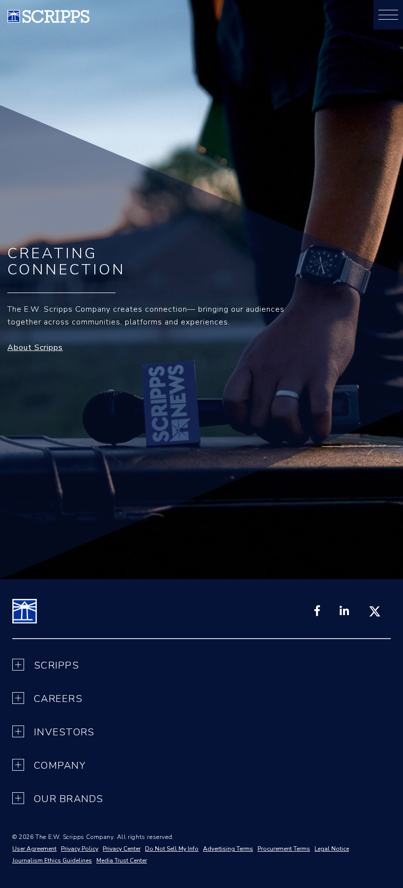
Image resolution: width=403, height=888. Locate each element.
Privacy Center (122, 849)
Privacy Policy (79, 849)
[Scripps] (48, 20)
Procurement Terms (284, 849)
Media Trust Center (121, 860)
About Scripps (35, 347)
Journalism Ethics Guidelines (52, 860)
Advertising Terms (228, 849)
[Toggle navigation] (388, 15)
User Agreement (34, 849)
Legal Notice (332, 849)
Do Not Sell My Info (172, 849)
